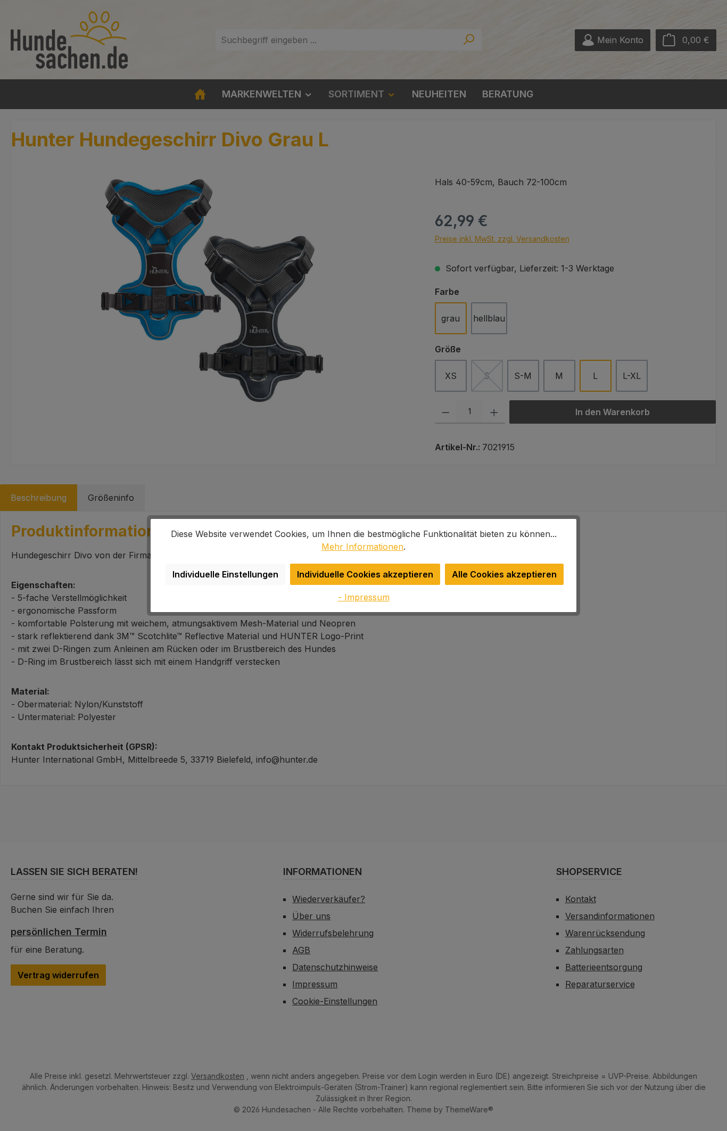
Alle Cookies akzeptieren (504, 574)
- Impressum (364, 597)
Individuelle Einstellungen (225, 574)
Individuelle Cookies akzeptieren (365, 574)
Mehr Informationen (362, 546)
